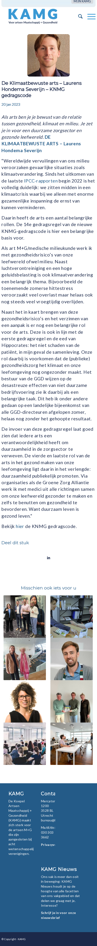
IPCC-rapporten (41, 180)
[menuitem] (82, 1)
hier (20, 526)
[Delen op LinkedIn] (48, 557)
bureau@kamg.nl (53, 820)
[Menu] (89, 16)
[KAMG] (39, 16)
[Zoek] (78, 16)
